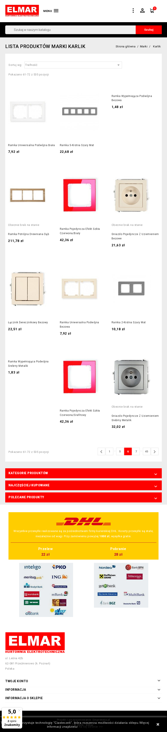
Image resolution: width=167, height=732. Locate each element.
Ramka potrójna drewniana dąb (28, 234)
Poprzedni (101, 452)
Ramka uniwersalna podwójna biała (31, 145)
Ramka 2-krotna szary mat (129, 322)
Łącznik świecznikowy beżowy (28, 322)
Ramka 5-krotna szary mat (77, 145)
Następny (155, 452)
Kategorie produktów (28, 473)
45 (146, 451)
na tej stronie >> (91, 726)
